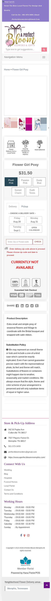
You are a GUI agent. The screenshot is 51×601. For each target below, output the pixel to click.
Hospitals (8, 478)
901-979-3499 (14, 446)
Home (7, 69)
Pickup (24, 206)
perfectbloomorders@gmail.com (22, 452)
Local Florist (9, 486)
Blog (6, 474)
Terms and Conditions (13, 494)
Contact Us (9, 490)
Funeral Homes (10, 482)
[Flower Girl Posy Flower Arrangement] (10, 123)
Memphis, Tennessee (17, 588)
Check (38, 242)
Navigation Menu (13, 57)
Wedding (8, 470)
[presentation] (2, 128)
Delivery (13, 206)
